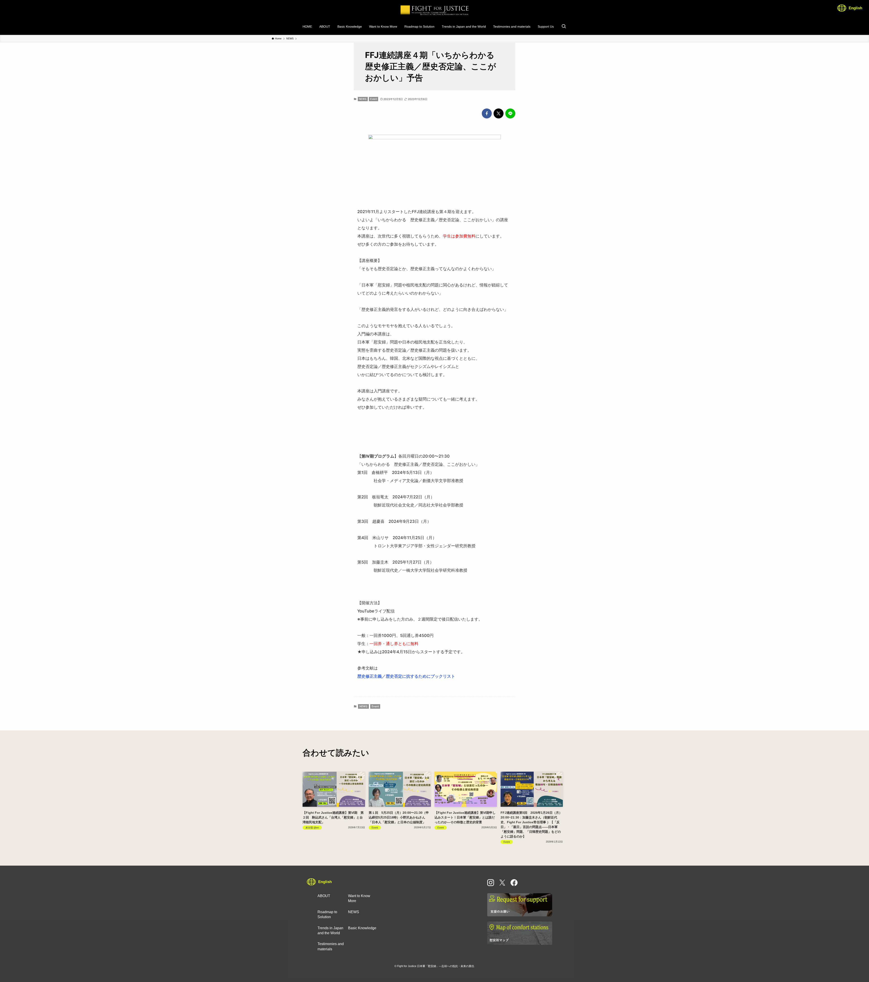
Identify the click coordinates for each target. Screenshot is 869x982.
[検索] (563, 26)
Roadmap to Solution (327, 914)
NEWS (362, 99)
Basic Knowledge (362, 928)
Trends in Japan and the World (330, 930)
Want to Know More (359, 898)
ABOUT (324, 896)
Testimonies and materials (331, 946)
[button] (487, 113)
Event (373, 99)
